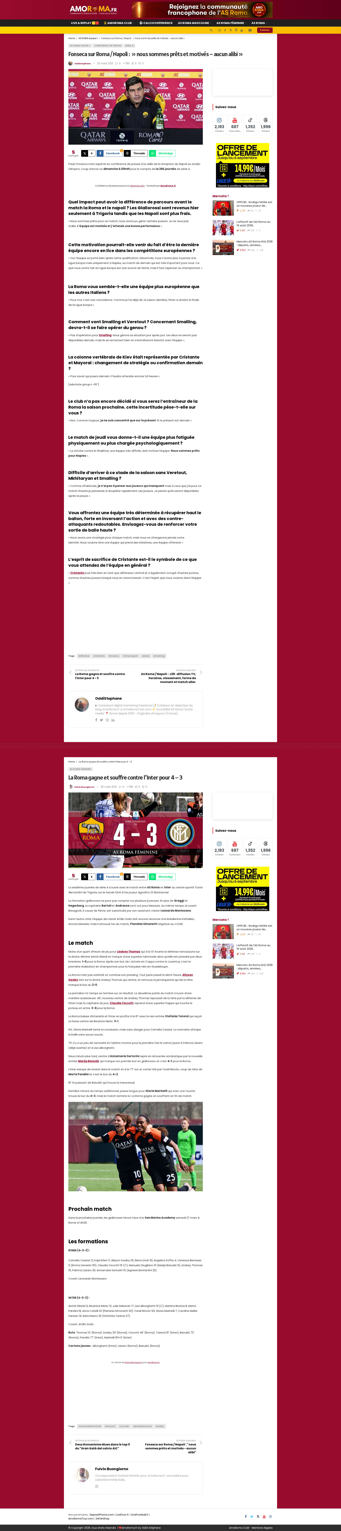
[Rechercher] (211, 30)
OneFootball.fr (139, 1514)
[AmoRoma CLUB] (250, 30)
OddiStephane (82, 63)
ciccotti (124, 1426)
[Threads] (236, 30)
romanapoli (130, 655)
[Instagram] (219, 30)
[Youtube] (241, 30)
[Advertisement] (135, 622)
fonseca (114, 655)
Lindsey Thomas (128, 951)
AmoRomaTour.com (81, 1518)
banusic (110, 1426)
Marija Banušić (88, 1061)
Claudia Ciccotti (121, 1003)
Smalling (105, 335)
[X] (230, 30)
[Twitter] (101, 720)
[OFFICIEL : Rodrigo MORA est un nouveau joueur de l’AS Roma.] (223, 208)
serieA (145, 655)
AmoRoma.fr (168, 185)
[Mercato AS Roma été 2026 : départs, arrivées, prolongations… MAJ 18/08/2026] (223, 247)
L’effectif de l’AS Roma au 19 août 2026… (253, 223)
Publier (265, 30)
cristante (99, 655)
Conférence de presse (107, 45)
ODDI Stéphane (151, 1528)
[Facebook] (225, 30)
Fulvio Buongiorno (84, 787)
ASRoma (84, 655)
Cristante (77, 573)
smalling (159, 655)
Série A (129, 45)
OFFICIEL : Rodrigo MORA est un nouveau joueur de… (254, 203)
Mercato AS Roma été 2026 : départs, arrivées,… (255, 243)
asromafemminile (90, 1426)
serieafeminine (142, 1426)
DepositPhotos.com (102, 1514)
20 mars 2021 (105, 63)
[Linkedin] (113, 720)
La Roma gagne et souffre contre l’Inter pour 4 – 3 (125, 777)
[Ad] (202, 10)
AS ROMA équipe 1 (80, 45)
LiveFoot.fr (122, 1514)
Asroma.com (137, 185)
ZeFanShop (102, 1518)
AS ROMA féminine (80, 769)
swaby (160, 1426)
